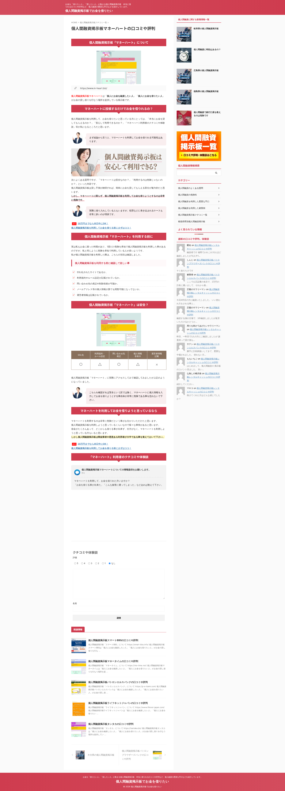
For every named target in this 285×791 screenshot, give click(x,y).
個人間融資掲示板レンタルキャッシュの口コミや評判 (203, 293)
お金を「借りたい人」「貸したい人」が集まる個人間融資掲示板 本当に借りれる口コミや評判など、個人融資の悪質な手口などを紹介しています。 (142, 777)
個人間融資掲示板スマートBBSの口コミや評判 (113, 640)
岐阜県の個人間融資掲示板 (206, 28)
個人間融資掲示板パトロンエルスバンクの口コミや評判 (118, 682)
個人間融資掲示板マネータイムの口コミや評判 (113, 661)
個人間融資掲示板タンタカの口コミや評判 (110, 723)
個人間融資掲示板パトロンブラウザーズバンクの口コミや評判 (203, 263)
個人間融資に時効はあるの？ (207, 49)
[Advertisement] (118, 514)
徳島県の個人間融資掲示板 (206, 91)
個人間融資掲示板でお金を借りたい (89, 10)
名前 (75, 603)
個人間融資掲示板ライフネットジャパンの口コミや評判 (118, 702)
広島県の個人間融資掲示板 (206, 70)
